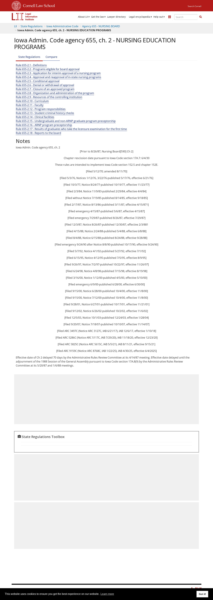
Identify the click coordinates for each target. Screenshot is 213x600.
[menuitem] (83, 16)
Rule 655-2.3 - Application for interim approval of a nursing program (58, 73)
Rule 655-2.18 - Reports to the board (38, 133)
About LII (83, 16)
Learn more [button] (107, 594)
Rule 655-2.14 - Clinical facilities (35, 117)
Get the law (97, 16)
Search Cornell (194, 6)
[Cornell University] (16, 5)
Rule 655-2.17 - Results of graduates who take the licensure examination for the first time (71, 129)
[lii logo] (24, 16)
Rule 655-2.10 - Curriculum (32, 101)
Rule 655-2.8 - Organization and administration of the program (55, 93)
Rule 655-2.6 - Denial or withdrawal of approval (45, 85)
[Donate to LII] (169, 16)
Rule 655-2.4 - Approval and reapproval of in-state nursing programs (58, 77)
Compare (51, 57)
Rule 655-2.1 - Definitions (31, 65)
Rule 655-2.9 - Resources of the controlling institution (49, 97)
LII (15, 26)
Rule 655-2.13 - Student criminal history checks (45, 113)
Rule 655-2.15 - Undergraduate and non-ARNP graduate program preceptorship (66, 121)
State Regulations (32, 26)
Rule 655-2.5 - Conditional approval (37, 81)
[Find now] (200, 17)
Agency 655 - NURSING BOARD (101, 26)
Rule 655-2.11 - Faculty (29, 105)
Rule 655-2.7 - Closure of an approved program (45, 89)
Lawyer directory (116, 16)
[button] (200, 17)
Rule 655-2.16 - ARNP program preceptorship (44, 125)
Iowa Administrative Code (62, 26)
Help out (158, 16)
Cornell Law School (38, 5)
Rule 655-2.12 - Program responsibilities (41, 109)
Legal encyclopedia (139, 16)
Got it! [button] (202, 594)
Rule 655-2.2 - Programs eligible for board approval (48, 69)
